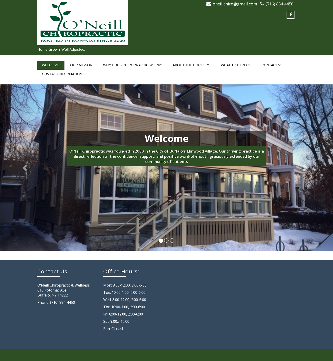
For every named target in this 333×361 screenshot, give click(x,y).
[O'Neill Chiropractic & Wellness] (100, 22)
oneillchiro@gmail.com (235, 4)
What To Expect (236, 65)
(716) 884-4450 (279, 4)
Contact (269, 65)
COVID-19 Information (62, 74)
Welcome (51, 65)
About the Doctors (191, 65)
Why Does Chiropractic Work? (132, 65)
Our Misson (81, 65)
